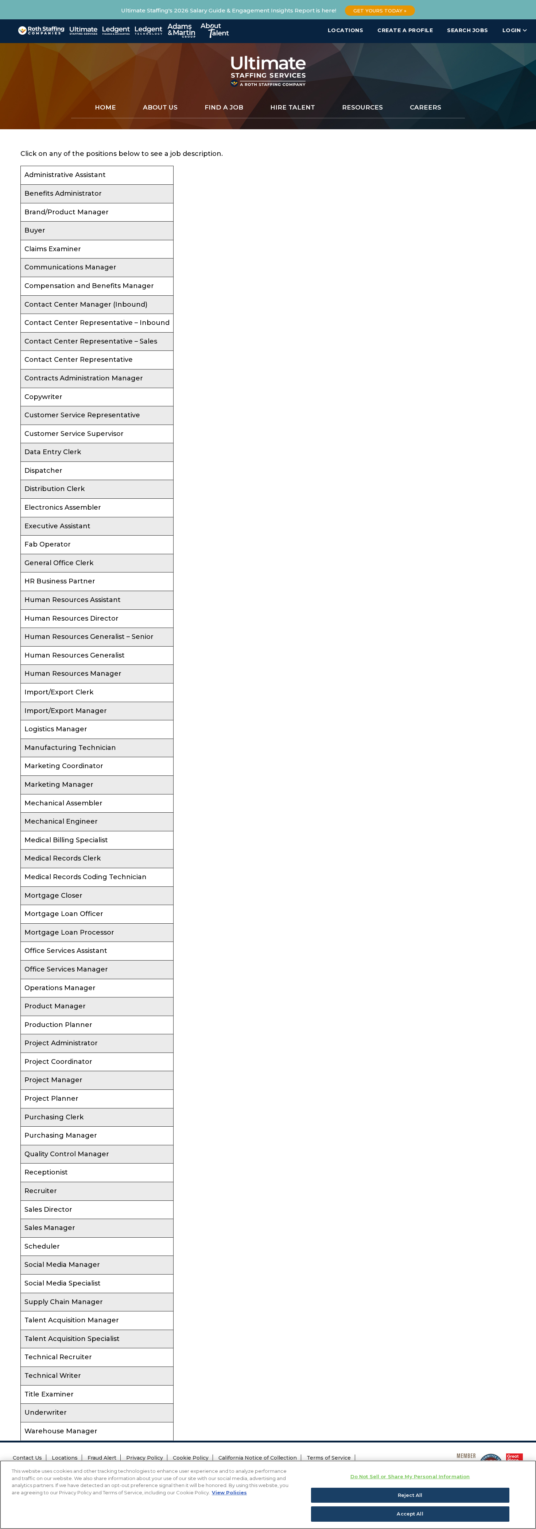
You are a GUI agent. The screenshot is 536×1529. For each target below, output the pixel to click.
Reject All (410, 1495)
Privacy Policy (144, 1458)
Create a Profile (405, 30)
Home (105, 107)
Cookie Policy (191, 1458)
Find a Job (224, 107)
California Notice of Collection (257, 1458)
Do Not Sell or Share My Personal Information (410, 1476)
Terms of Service (329, 1458)
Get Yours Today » (380, 11)
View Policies (229, 1492)
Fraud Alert (102, 1458)
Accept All (410, 1514)
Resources (362, 107)
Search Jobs (467, 30)
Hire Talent (292, 107)
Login (512, 30)
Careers (425, 107)
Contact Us (27, 1458)
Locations (346, 30)
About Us (160, 107)
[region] (268, 1494)
